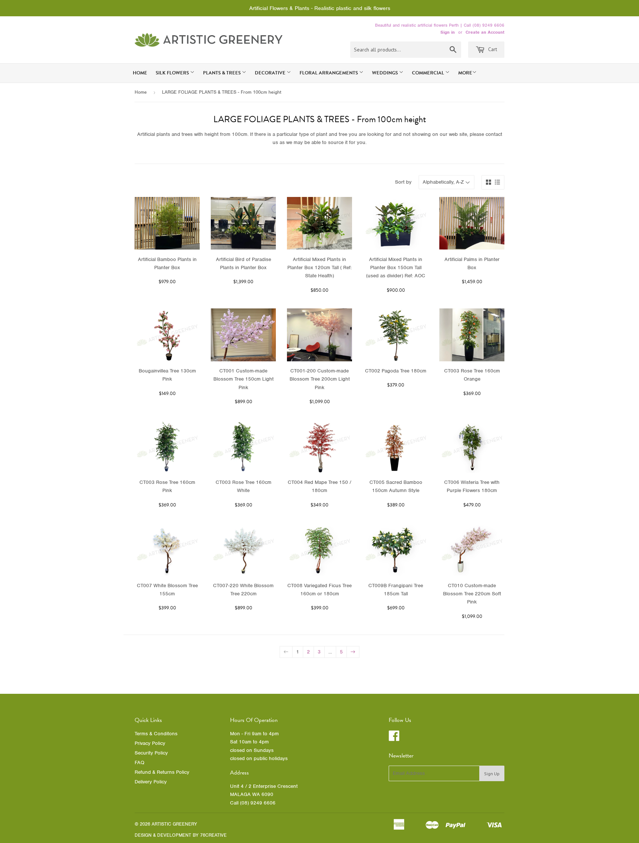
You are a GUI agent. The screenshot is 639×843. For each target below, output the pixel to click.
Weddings (385, 73)
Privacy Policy (150, 743)
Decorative (271, 73)
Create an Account (485, 32)
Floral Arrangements (329, 73)
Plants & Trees (222, 73)
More (465, 73)
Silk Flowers (173, 73)
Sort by (403, 182)
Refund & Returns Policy (162, 772)
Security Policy (151, 753)
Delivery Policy (151, 782)
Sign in (447, 32)
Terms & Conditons (156, 733)
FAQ (139, 762)
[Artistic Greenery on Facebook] (394, 738)
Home (140, 73)
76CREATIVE (213, 835)
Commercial (428, 73)
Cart (492, 49)
